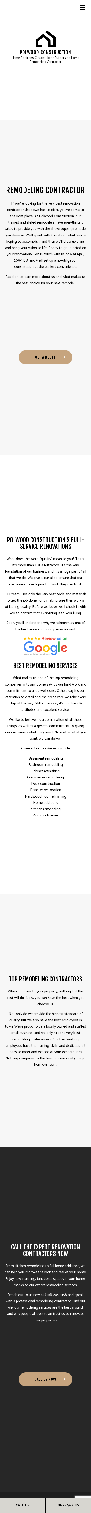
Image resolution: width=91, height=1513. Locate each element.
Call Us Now (45, 1379)
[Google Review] (45, 646)
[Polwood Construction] (46, 38)
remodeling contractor (53, 1301)
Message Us (68, 1505)
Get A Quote (45, 357)
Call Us (23, 1505)
